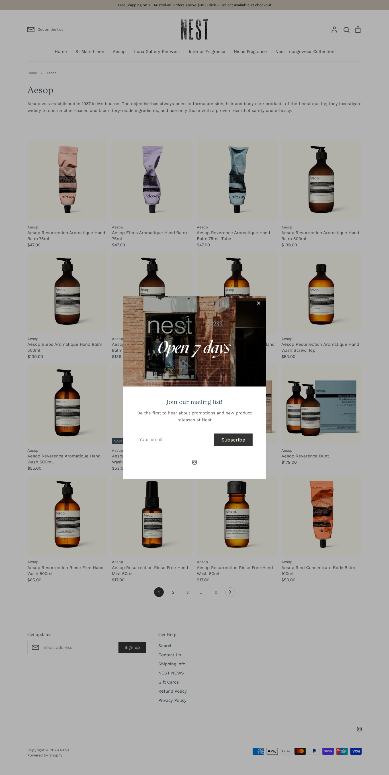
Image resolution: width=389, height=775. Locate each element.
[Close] (258, 302)
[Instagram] (194, 462)
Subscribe (233, 440)
